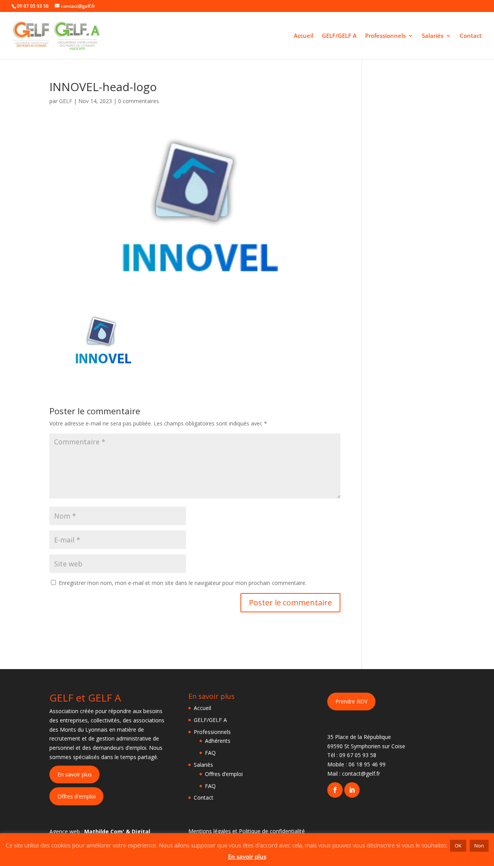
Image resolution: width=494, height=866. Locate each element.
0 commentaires (138, 101)
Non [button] (479, 845)
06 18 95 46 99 (367, 764)
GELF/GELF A (339, 36)
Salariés (432, 36)
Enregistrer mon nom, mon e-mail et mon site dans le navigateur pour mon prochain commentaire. (182, 582)
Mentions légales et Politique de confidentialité (246, 831)
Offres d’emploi (224, 774)
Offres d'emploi (77, 796)
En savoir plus (75, 774)
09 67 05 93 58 (357, 755)
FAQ (210, 752)
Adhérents (217, 740)
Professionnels (385, 36)
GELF (65, 101)
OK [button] (458, 845)
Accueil (303, 36)
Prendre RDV (351, 701)
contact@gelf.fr (361, 773)
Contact (471, 36)
